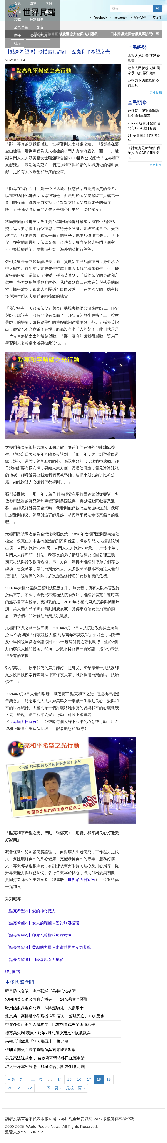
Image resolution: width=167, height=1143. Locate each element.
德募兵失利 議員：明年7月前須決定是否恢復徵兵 (48, 1033)
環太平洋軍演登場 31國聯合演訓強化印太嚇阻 (46, 1066)
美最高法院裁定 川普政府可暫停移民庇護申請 (45, 1058)
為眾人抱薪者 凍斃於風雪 (144, 58)
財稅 (33, 11)
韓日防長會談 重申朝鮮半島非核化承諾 (40, 991)
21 (20, 1088)
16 (79, 1079)
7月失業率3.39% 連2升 (144, 138)
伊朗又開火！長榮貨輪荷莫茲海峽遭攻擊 (40, 1049)
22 (29, 1088)
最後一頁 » (75, 1088)
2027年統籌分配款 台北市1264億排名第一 (144, 125)
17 (89, 1079)
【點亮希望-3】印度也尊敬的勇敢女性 (38, 935)
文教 (17, 19)
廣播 (17, 35)
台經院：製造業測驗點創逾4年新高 (143, 113)
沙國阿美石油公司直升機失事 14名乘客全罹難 (46, 999)
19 (108, 1079)
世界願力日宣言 (23, 722)
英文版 (157, 17)
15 (69, 1079)
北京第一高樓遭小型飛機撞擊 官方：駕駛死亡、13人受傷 (55, 1016)
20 (10, 1088)
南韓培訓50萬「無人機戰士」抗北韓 (36, 1041)
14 (59, 1079)
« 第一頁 (15, 1079)
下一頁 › (54, 1088)
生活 (48, 11)
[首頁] (60, 5)
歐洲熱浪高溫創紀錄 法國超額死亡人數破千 (44, 1008)
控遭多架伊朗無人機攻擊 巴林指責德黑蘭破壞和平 (50, 1024)
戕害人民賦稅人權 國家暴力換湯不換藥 (144, 70)
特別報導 (36, 19)
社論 (17, 43)
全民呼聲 (21, 27)
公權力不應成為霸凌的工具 (143, 83)
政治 (17, 11)
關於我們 (140, 17)
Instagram (120, 17)
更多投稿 (156, 92)
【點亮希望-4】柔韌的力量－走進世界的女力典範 (48, 947)
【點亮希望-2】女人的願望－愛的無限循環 (42, 923)
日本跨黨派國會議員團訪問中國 (111, 34)
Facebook (100, 17)
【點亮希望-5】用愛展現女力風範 (34, 959)
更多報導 (156, 165)
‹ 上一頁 (35, 1079)
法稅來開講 (38, 35)
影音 (40, 27)
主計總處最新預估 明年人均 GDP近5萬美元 (144, 153)
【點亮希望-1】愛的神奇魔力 (30, 911)
